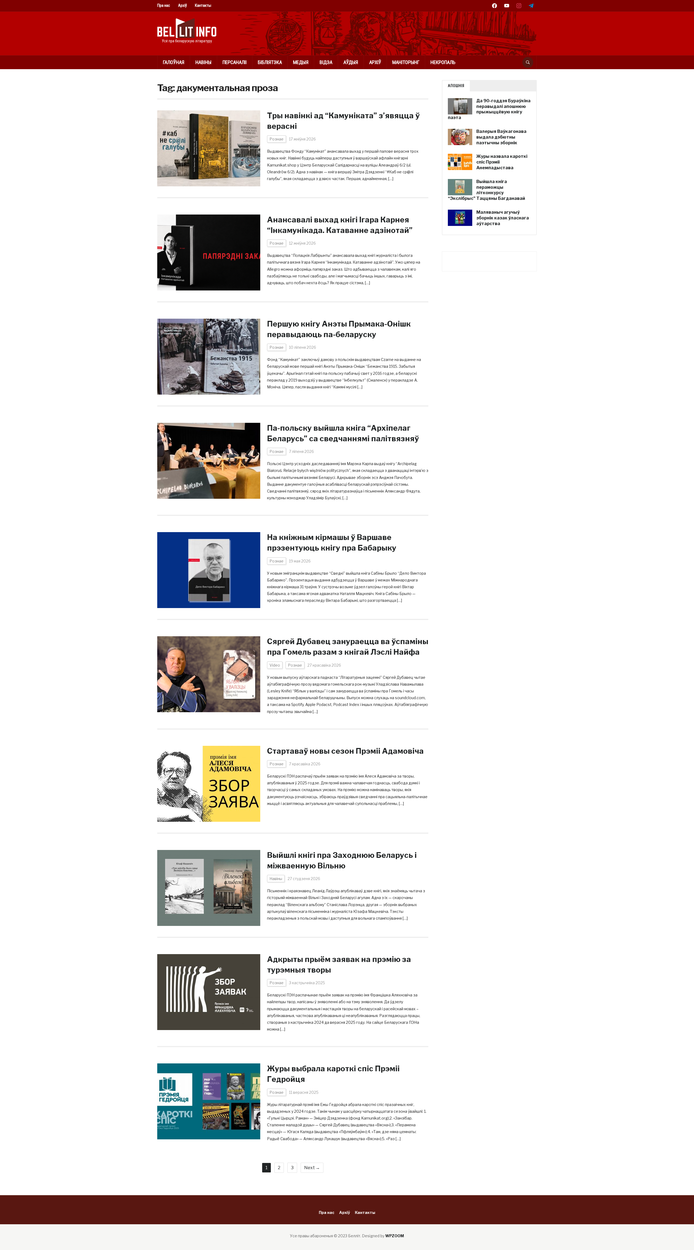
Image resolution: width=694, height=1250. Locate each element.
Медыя (301, 62)
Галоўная (173, 62)
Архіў (182, 5)
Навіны (203, 62)
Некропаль (442, 62)
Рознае (276, 139)
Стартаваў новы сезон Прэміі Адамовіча (345, 751)
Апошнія (456, 86)
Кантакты (203, 5)
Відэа (326, 62)
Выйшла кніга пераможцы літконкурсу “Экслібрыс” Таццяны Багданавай (486, 190)
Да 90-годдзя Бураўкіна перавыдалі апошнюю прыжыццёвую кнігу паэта (489, 109)
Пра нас (163, 5)
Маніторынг (405, 62)
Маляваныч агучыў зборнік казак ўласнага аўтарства (502, 218)
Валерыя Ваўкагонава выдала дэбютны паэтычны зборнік (501, 137)
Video (274, 665)
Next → (312, 1167)
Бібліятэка (270, 62)
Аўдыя (350, 62)
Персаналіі (235, 62)
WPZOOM (394, 1235)
